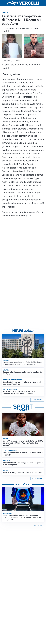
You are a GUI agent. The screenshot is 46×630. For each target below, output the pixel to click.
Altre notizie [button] (37, 400)
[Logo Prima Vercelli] (23, 3)
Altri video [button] (38, 525)
